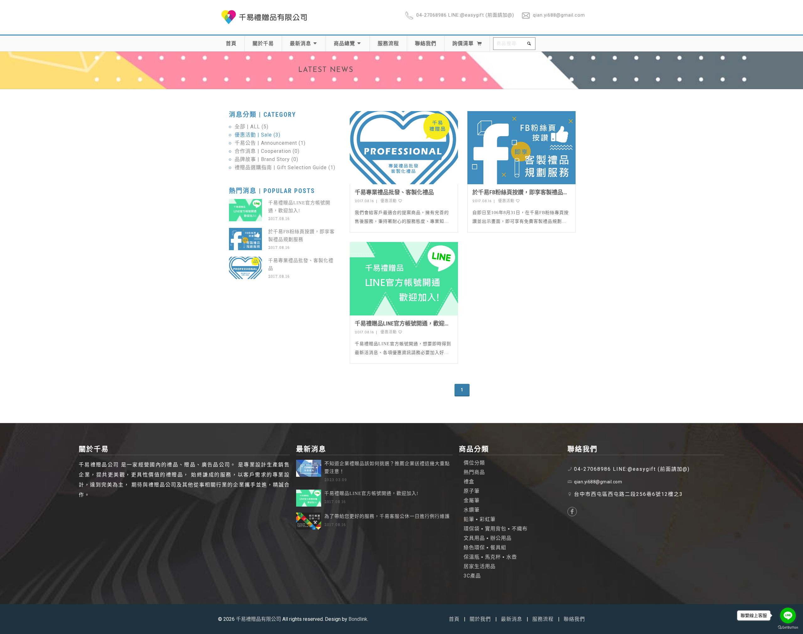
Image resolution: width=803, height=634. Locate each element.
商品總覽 (345, 43)
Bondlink (357, 619)
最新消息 (301, 43)
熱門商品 (474, 472)
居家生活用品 (480, 566)
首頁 (231, 43)
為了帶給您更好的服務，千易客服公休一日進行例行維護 (387, 516)
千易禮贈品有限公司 (258, 619)
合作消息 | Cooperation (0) (267, 151)
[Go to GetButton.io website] (788, 628)
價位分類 (474, 463)
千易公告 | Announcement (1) (270, 143)
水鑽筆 (472, 510)
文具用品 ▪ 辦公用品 (488, 538)
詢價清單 (463, 43)
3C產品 (472, 576)
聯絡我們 (425, 43)
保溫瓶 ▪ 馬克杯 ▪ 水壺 (490, 557)
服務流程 (388, 43)
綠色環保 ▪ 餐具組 (485, 548)
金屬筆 (472, 500)
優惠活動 (389, 201)
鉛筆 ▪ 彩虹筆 (480, 519)
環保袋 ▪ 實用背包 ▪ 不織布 (496, 529)
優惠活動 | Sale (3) (257, 135)
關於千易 (263, 43)
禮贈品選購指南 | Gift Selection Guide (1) (285, 167)
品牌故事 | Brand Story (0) (266, 159)
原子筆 (472, 491)
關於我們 (480, 619)
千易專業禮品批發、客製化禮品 (394, 192)
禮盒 (469, 482)
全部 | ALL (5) (252, 127)
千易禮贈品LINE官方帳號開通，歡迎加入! (371, 493)
